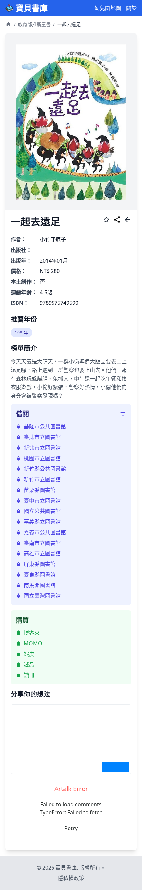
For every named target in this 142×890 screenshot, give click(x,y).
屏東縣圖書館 (39, 564)
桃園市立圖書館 (42, 458)
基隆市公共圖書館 (45, 426)
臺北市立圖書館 (42, 437)
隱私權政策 (71, 878)
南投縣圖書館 (39, 585)
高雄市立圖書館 (42, 553)
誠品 (29, 664)
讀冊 (29, 675)
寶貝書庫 (32, 8)
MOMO (33, 643)
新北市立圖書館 (42, 447)
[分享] (117, 220)
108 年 (21, 332)
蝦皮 (29, 654)
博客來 (32, 632)
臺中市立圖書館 (42, 500)
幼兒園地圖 (107, 8)
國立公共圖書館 (42, 511)
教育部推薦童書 (34, 24)
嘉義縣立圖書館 (42, 521)
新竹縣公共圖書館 (45, 468)
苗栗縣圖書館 (39, 490)
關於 (131, 8)
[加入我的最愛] (106, 220)
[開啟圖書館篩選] (123, 414)
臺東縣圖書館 (39, 574)
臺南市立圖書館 (42, 542)
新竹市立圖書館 (42, 479)
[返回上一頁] (127, 220)
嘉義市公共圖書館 (45, 532)
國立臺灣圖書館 (42, 595)
